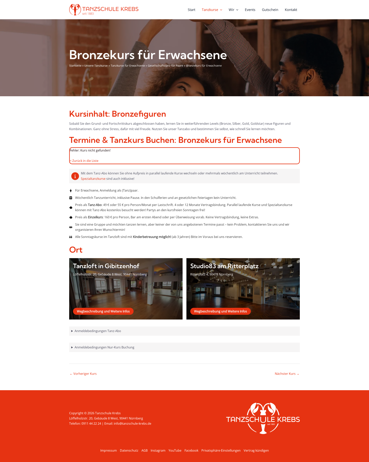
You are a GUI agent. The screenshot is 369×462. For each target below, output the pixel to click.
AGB (144, 450)
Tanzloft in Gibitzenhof (106, 266)
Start (191, 9)
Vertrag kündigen (256, 450)
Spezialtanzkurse (93, 179)
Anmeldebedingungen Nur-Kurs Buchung (104, 347)
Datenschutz (129, 450)
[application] (220, 9)
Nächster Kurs (287, 374)
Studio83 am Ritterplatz (224, 266)
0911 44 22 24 (91, 423)
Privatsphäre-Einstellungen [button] (221, 450)
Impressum (108, 450)
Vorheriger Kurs (83, 374)
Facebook (191, 450)
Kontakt (291, 9)
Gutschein (270, 9)
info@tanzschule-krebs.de (132, 423)
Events (250, 9)
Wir (231, 9)
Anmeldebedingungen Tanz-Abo (98, 331)
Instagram (158, 450)
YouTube (175, 450)
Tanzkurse (210, 9)
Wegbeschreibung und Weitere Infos (103, 311)
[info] (75, 176)
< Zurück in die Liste (84, 161)
